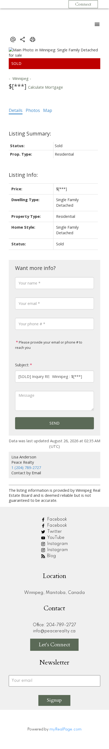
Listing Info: (23, 174)
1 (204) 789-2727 (26, 467)
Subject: (22, 364)
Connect (83, 4)
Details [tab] (15, 110)
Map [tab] (47, 110)
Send (54, 423)
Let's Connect (54, 644)
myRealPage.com (65, 729)
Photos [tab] (33, 110)
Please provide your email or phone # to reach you (48, 345)
